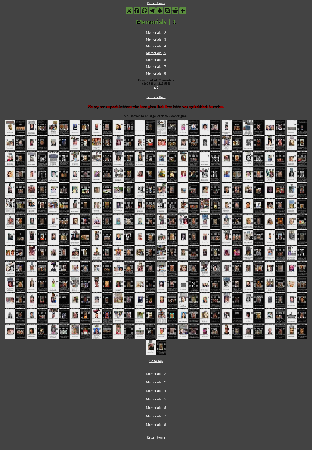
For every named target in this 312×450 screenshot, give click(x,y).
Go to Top (156, 361)
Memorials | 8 (156, 73)
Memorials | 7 (156, 67)
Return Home (156, 3)
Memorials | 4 (156, 46)
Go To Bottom (156, 97)
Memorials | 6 (156, 60)
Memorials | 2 (156, 33)
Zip (156, 87)
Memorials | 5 (156, 53)
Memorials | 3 (156, 39)
